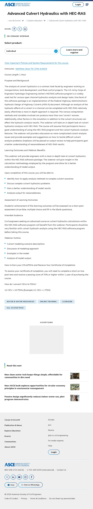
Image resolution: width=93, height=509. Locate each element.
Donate (51, 420)
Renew (51, 430)
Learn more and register (74, 51)
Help (50, 446)
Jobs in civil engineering (58, 435)
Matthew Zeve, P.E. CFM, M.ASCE (31, 68)
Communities (10, 441)
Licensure (67, 302)
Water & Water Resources (20, 302)
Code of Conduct (11, 498)
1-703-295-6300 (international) (40, 470)
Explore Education (13, 431)
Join (49, 425)
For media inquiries (56, 440)
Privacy (24, 498)
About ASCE (10, 447)
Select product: (13, 42)
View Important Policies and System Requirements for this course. (37, 63)
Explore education (34, 20)
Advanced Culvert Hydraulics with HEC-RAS (67, 20)
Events (8, 436)
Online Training (48, 302)
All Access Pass (15, 308)
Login (78, 4)
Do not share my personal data (62, 498)
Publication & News (13, 425)
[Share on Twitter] (19, 29)
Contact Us (61, 470)
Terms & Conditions (38, 498)
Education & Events (12, 20)
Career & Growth (12, 420)
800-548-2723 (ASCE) (14, 470)
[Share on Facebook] (14, 29)
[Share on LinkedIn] (25, 29)
